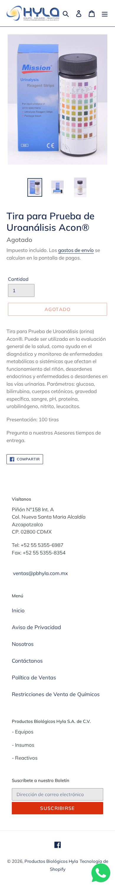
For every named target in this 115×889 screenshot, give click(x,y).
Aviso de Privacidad (36, 627)
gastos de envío (76, 250)
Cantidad (18, 279)
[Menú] (104, 13)
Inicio (18, 610)
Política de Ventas (34, 677)
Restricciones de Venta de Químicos (56, 694)
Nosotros (23, 644)
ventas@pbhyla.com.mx (40, 573)
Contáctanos (27, 660)
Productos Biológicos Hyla (51, 861)
